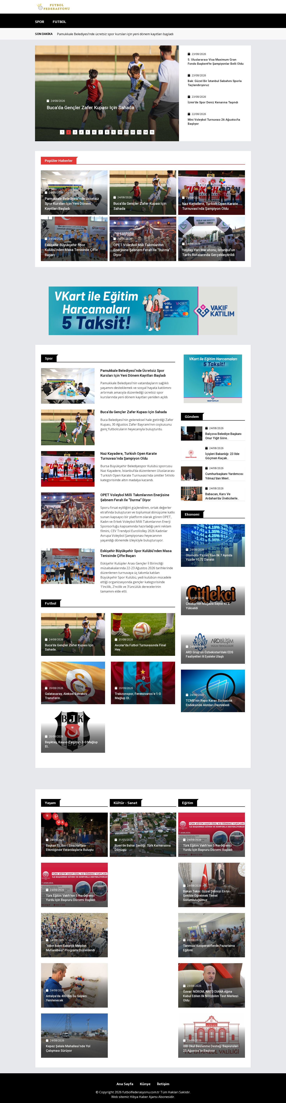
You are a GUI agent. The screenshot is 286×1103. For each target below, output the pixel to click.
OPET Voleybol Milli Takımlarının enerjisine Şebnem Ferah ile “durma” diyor (141, 250)
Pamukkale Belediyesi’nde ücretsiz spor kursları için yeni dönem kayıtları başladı (115, 34)
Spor (39, 22)
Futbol (59, 22)
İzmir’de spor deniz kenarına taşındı (213, 102)
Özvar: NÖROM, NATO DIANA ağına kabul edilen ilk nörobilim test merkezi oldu (210, 996)
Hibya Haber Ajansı (144, 1097)
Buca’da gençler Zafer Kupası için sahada (133, 412)
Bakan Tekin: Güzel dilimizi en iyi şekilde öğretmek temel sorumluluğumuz (206, 896)
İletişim (163, 1084)
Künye (145, 1084)
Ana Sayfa (125, 1084)
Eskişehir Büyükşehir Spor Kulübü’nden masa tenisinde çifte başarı (71, 250)
